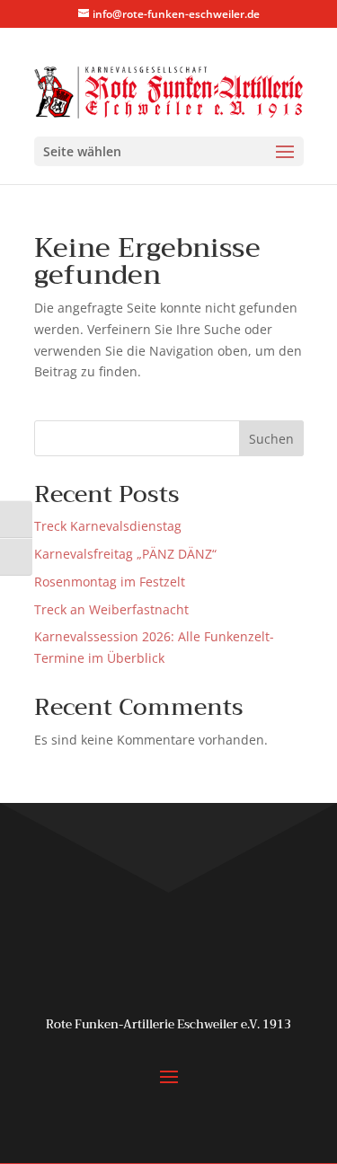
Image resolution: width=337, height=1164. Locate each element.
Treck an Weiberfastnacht (111, 609)
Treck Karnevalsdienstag (108, 525)
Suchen (271, 438)
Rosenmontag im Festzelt (109, 581)
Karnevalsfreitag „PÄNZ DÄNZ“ (125, 553)
